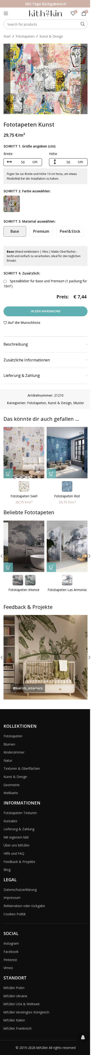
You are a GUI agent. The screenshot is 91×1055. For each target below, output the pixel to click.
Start (7, 36)
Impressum (12, 897)
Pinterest (10, 960)
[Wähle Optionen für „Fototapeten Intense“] (8, 567)
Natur (8, 760)
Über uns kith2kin (16, 845)
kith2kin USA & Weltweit (22, 1004)
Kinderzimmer (14, 752)
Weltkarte (11, 793)
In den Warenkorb (45, 311)
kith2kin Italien (14, 1020)
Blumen (9, 744)
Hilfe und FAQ (14, 853)
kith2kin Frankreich (18, 1028)
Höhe (53, 153)
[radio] (12, 204)
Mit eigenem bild (16, 837)
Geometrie (12, 785)
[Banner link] (46, 657)
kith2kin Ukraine (15, 996)
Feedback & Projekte (19, 861)
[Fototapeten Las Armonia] (67, 546)
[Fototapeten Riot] (67, 452)
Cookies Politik (15, 914)
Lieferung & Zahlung (19, 829)
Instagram (11, 943)
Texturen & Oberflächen (22, 768)
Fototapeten (25, 36)
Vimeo (8, 968)
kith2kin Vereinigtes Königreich (26, 1012)
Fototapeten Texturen (20, 813)
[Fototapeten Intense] (24, 546)
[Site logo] (45, 13)
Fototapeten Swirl (23, 496)
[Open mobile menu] (5, 13)
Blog (7, 869)
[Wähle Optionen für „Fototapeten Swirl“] (8, 473)
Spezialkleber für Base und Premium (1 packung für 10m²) (45, 283)
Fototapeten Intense (23, 589)
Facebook (11, 951)
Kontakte (10, 821)
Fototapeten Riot (67, 496)
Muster (78, 403)
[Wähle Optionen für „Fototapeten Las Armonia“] (51, 567)
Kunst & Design (51, 36)
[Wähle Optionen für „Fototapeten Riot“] (51, 473)
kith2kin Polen (14, 987)
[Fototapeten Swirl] (24, 452)
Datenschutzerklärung (20, 889)
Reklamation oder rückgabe (24, 906)
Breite (8, 153)
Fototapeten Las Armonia (67, 589)
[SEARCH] (83, 24)
